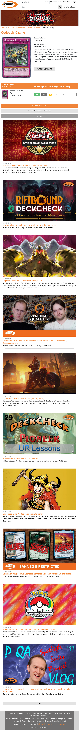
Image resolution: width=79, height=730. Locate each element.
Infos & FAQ (45, 716)
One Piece (44, 719)
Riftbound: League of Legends (61, 719)
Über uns (11, 713)
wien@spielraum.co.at (46, 724)
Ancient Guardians (33, 28)
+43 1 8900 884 (60, 724)
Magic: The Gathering (13, 719)
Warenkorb (66, 2)
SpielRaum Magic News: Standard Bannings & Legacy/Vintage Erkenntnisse (37, 574)
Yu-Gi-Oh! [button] (25, 2)
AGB (28, 713)
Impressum (21, 713)
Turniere (46, 2)
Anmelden (48, 713)
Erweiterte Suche (69, 7)
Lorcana (16, 721)
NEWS (39, 116)
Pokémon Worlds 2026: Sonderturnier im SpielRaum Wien (29, 629)
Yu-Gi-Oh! (10, 28)
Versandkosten (37, 713)
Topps (24, 721)
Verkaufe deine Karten (39, 106)
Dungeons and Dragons (36, 721)
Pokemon (27, 719)
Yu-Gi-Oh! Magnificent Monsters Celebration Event (25, 165)
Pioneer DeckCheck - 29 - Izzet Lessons (20, 458)
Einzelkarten (20, 28)
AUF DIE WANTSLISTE (44, 69)
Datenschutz (59, 713)
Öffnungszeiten (55, 2)
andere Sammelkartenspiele (56, 721)
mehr (39, 703)
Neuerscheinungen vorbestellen (39, 111)
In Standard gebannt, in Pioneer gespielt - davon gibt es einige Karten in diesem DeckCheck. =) (35, 461)
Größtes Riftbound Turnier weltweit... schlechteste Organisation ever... (27, 345)
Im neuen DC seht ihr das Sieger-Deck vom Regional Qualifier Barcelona (28, 228)
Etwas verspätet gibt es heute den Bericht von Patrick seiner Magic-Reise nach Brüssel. (33, 694)
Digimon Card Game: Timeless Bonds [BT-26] (23, 281)
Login (74, 2)
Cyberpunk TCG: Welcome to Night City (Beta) (23, 398)
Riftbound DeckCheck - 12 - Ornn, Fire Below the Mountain (29, 225)
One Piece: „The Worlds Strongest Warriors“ (23, 514)
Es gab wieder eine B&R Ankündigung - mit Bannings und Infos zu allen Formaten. (31, 576)
